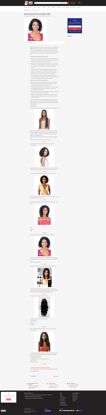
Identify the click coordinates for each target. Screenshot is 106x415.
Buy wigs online (47, 367)
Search (61, 394)
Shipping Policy (75, 394)
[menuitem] (25, 7)
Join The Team (62, 400)
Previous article (33, 376)
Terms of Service (63, 397)
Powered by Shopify (27, 412)
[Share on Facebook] (28, 42)
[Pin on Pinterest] (30, 42)
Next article (56, 376)
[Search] (68, 3)
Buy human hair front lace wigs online (38, 367)
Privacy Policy (74, 399)
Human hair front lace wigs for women (45, 368)
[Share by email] (33, 42)
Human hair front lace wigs (34, 368)
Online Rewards (62, 402)
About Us (61, 396)
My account (73, 3)
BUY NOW (44, 141)
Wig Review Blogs (63, 403)
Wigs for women (55, 368)
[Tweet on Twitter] (31, 42)
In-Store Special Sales (63, 405)
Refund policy (62, 399)
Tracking (73, 400)
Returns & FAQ (74, 396)
